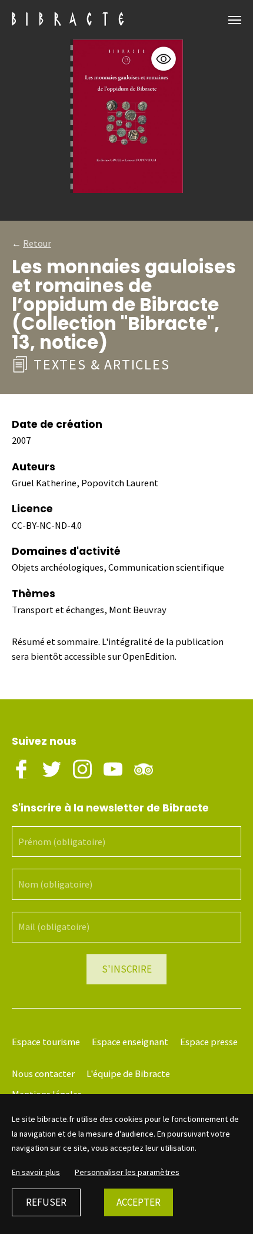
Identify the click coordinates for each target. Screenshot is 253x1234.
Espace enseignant (130, 1042)
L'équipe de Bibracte (128, 1074)
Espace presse (209, 1042)
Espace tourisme (46, 1042)
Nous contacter (43, 1074)
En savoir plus (36, 1172)
